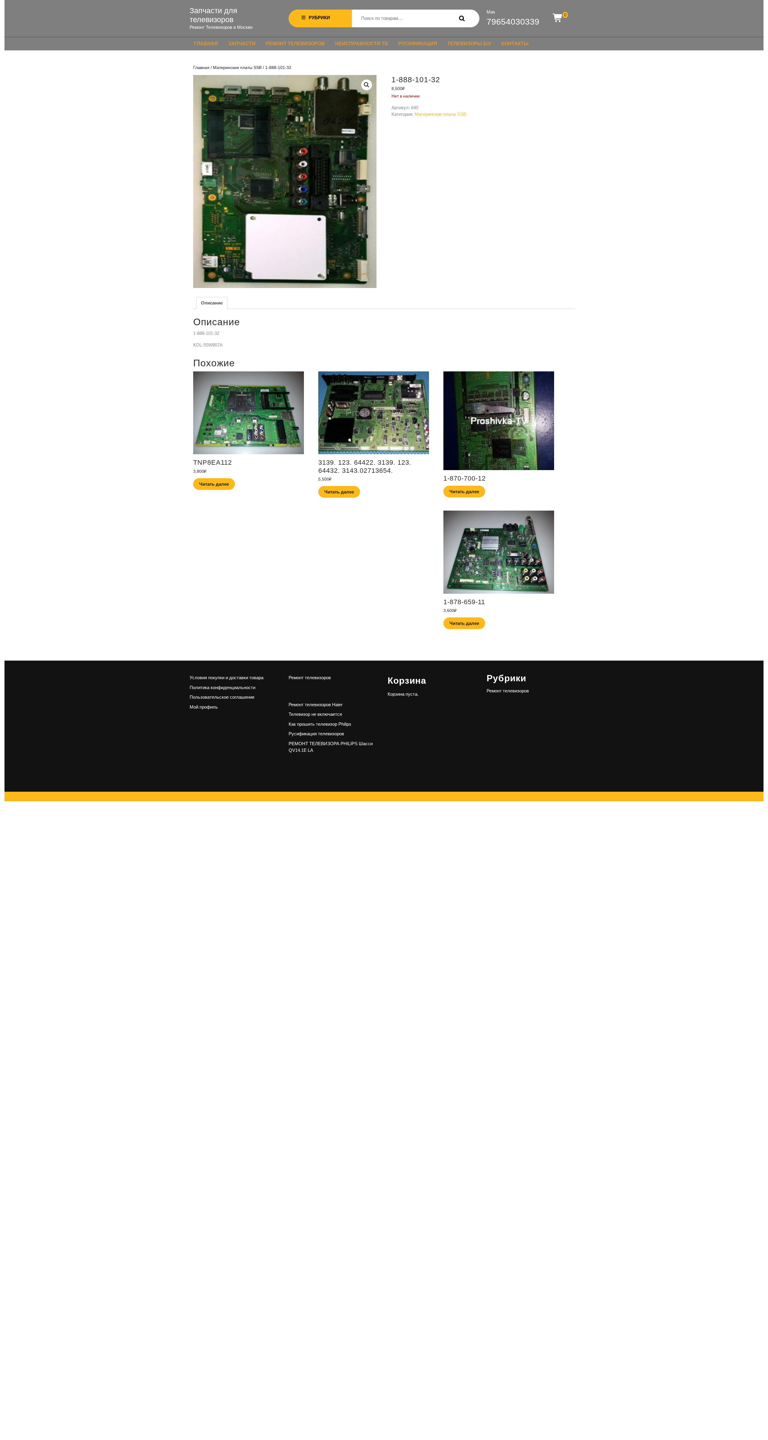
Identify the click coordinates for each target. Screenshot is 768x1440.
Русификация (417, 43)
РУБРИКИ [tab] (319, 17)
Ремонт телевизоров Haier (316, 704)
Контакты (515, 43)
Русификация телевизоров (316, 733)
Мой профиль (204, 707)
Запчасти (242, 43)
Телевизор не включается (315, 714)
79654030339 (513, 21)
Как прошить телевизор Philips (320, 724)
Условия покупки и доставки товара (226, 677)
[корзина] (558, 18)
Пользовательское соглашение (222, 697)
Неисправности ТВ (361, 43)
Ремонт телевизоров (295, 43)
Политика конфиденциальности (222, 687)
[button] (366, 85)
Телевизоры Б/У (469, 43)
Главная (206, 43)
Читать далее (214, 484)
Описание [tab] (212, 302)
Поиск (460, 18)
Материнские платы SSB (237, 67)
